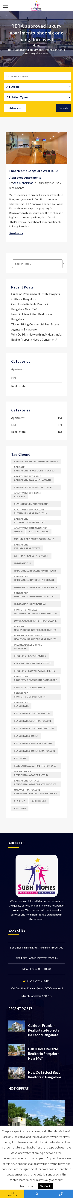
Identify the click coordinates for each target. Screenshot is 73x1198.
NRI (13, 377)
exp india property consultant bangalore (34, 540)
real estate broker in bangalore (34, 750)
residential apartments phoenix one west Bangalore (35, 785)
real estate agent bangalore (32, 720)
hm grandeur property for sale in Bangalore (35, 588)
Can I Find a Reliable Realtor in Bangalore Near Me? (43, 1053)
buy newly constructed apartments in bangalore (30, 523)
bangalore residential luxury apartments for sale (33, 488)
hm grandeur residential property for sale (30, 605)
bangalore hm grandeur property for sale (36, 462)
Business (19, 496)
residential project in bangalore (35, 793)
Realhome (20, 758)
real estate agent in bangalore (34, 728)
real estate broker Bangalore (33, 743)
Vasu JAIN (20, 808)
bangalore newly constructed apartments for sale (34, 471)
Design (18, 531)
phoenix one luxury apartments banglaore (34, 671)
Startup (19, 800)
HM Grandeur (22, 563)
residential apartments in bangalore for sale (31, 776)
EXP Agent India (39, 531)
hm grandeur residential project (35, 596)
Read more (16, 233)
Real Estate (18, 386)
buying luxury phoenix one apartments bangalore (31, 505)
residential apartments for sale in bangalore (35, 766)
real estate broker (26, 735)
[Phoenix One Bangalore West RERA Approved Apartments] (36, 148)
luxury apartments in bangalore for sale (35, 621)
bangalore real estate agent (32, 479)
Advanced (15, 108)
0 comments (16, 188)
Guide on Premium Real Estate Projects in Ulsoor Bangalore (43, 1030)
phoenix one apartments (30, 655)
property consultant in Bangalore (29, 688)
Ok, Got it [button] (45, 1186)
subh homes (38, 800)
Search (64, 108)
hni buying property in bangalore (35, 613)
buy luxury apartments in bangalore (30, 514)
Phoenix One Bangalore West (32, 663)
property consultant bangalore (35, 680)
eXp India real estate (27, 548)
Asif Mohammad (23, 182)
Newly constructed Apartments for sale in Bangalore (35, 631)
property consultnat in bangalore (29, 697)
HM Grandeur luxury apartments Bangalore (35, 571)
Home (36, 45)
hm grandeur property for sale (34, 579)
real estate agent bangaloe (32, 713)
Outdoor (20, 648)
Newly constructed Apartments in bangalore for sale (35, 640)
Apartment (18, 369)
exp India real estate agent (31, 555)
